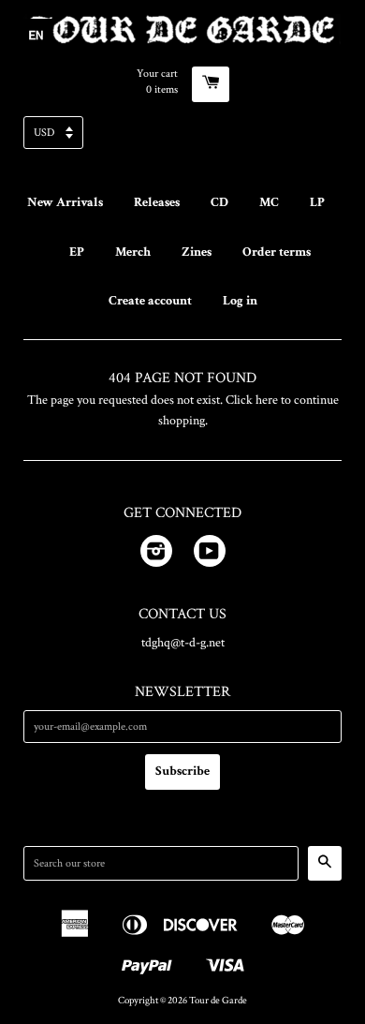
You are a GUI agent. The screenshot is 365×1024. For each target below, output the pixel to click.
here (267, 400)
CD (219, 202)
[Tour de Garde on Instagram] (156, 554)
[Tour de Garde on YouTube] (210, 554)
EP (76, 252)
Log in (240, 300)
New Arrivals (65, 202)
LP (317, 202)
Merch (133, 252)
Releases (157, 202)
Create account (150, 300)
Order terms (276, 252)
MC (269, 202)
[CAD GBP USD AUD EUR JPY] (182, 138)
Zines (197, 252)
